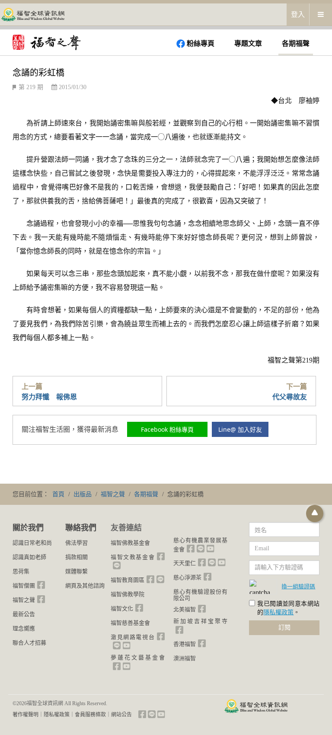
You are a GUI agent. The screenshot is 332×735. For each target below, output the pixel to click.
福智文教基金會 (133, 557)
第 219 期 (31, 87)
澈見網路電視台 (133, 637)
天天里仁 (184, 563)
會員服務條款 (90, 715)
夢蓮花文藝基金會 (138, 657)
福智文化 (122, 608)
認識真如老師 (29, 557)
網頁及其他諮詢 (85, 585)
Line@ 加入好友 (240, 429)
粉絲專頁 (200, 43)
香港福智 (184, 644)
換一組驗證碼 (298, 586)
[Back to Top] (314, 513)
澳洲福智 (184, 658)
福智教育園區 (127, 580)
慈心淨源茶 (187, 577)
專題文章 (248, 43)
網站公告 (121, 715)
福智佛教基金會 (130, 542)
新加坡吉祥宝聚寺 (200, 621)
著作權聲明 (25, 715)
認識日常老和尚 (32, 542)
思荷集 (21, 571)
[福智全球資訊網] (32, 14)
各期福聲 (296, 43)
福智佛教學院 (127, 594)
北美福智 (184, 609)
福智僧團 (24, 585)
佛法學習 (76, 542)
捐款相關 (76, 557)
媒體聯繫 (76, 571)
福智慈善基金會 (130, 622)
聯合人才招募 (29, 642)
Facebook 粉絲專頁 (167, 429)
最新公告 (24, 614)
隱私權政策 (278, 612)
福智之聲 (24, 600)
